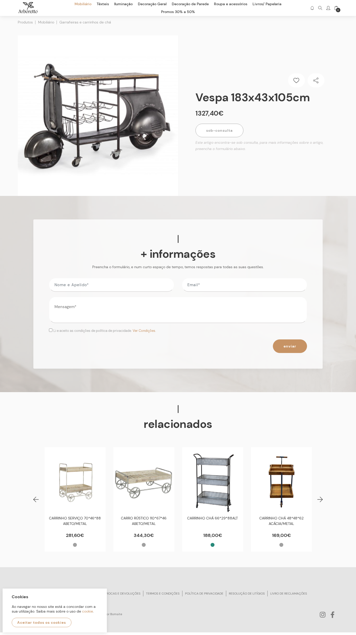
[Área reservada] (328, 8)
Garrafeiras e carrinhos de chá (85, 22)
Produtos (25, 22)
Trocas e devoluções (122, 593)
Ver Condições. (144, 330)
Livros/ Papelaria (267, 4)
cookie (87, 611)
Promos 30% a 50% (178, 11)
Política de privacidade (204, 593)
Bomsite (116, 614)
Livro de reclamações (288, 593)
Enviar (290, 346)
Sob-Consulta (219, 130)
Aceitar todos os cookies (41, 622)
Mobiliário (46, 22)
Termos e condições (163, 593)
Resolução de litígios (247, 593)
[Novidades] (312, 8)
